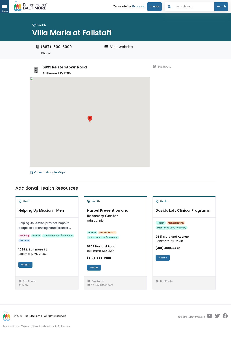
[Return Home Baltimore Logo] (7, 316)
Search (221, 6)
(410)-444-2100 (99, 258)
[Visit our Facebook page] (225, 317)
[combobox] (194, 6)
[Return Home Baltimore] (28, 6)
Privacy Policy (11, 326)
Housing (24, 235)
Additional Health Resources (46, 188)
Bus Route (164, 66)
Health (36, 235)
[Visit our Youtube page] (209, 317)
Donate (154, 6)
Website (25, 264)
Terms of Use (29, 326)
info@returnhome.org (191, 317)
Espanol (138, 6)
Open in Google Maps (49, 172)
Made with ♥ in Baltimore (54, 326)
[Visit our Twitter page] (217, 317)
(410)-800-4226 (168, 248)
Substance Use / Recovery (58, 235)
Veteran (24, 240)
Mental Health (107, 232)
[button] (90, 119)
